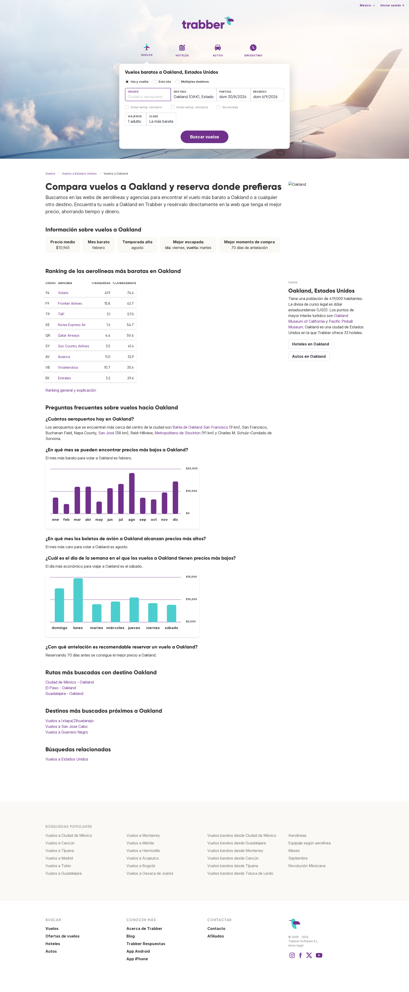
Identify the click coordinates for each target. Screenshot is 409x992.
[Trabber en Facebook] (300, 957)
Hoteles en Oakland (310, 344)
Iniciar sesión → (392, 5)
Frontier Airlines (70, 303)
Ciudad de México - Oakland (69, 682)
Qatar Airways (69, 335)
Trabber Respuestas (145, 943)
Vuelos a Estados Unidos (66, 759)
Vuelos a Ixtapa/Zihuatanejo (69, 720)
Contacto (216, 928)
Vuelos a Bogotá (140, 865)
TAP (61, 314)
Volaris (63, 293)
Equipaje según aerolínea (309, 843)
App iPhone (137, 958)
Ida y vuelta (139, 81)
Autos (51, 951)
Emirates (64, 378)
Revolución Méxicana (306, 865)
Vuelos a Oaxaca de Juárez (149, 873)
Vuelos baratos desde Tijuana (232, 865)
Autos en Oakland (309, 356)
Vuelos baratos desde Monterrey (235, 850)
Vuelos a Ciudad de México (68, 835)
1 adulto (134, 121)
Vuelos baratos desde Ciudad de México (241, 835)
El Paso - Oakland (60, 687)
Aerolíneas (297, 835)
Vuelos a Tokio (58, 865)
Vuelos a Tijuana (59, 850)
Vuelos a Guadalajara (63, 873)
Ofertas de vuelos (62, 936)
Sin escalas (230, 107)
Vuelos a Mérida (140, 843)
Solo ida (164, 81)
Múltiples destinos (195, 81)
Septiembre (298, 858)
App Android (138, 951)
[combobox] (148, 94)
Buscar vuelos (204, 136)
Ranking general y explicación (70, 390)
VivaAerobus (68, 367)
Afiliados (215, 936)
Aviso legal (295, 945)
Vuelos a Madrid (59, 858)
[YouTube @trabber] (318, 957)
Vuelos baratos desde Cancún (233, 858)
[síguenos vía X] (309, 957)
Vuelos (51, 928)
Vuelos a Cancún (60, 843)
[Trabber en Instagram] (292, 957)
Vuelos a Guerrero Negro (66, 732)
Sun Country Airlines (73, 346)
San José (106, 432)
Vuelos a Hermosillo (143, 850)
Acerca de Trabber (144, 928)
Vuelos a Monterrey (143, 835)
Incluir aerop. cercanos (146, 107)
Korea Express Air (72, 325)
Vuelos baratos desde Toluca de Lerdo (240, 873)
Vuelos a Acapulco (142, 858)
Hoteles (52, 943)
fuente (293, 282)
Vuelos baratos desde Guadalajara (236, 843)
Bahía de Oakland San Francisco (200, 427)
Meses (294, 850)
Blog (130, 936)
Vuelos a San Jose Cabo (66, 726)
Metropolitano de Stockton (177, 432)
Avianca (64, 357)
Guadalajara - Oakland (64, 693)
